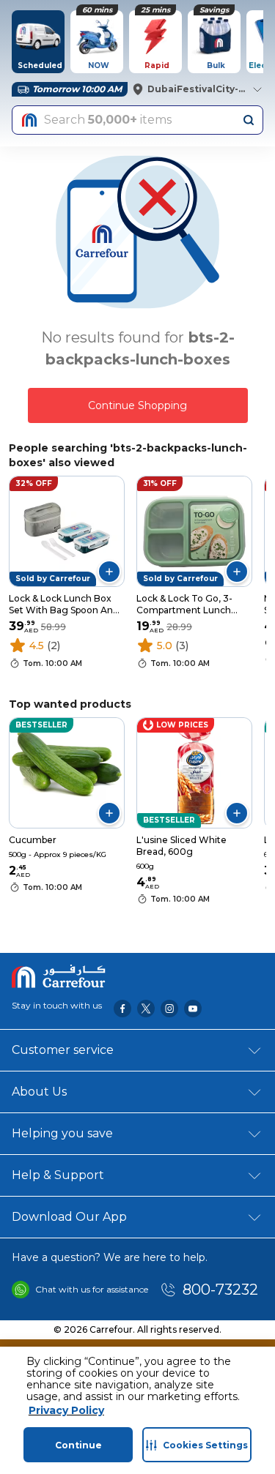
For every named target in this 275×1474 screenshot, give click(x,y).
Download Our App (69, 1217)
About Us (39, 1092)
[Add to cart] (109, 571)
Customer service (63, 1050)
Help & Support (58, 1175)
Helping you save (62, 1133)
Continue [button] (78, 1445)
